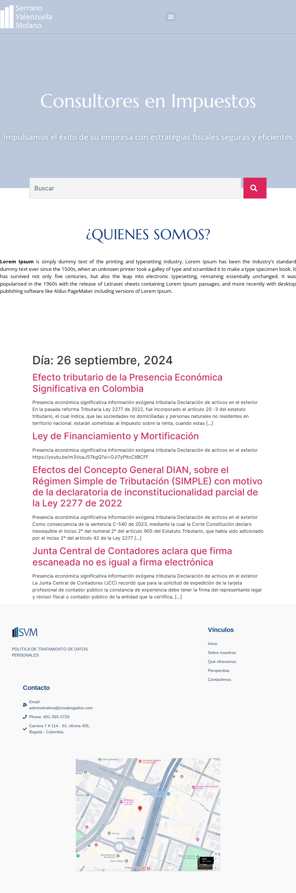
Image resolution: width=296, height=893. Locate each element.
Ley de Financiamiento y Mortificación (115, 436)
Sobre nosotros (222, 652)
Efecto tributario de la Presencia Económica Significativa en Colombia (127, 383)
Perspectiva (218, 670)
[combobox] (135, 188)
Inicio (212, 643)
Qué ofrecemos (222, 661)
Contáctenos (219, 679)
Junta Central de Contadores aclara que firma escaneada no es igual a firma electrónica (132, 556)
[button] (170, 17)
